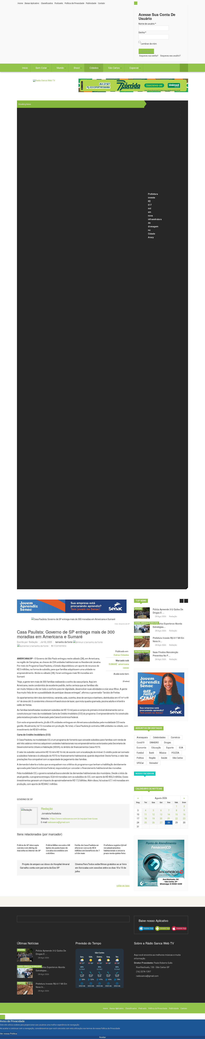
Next (186, 601)
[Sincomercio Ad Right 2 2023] (161, 863)
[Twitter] (184, 107)
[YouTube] (184, 115)
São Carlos (114, 67)
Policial (138, 608)
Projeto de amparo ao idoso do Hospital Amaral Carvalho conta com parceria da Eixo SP (44, 866)
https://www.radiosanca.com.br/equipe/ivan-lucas (74, 818)
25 (145, 822)
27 (161, 822)
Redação (33, 642)
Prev (182, 601)
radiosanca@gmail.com (58, 822)
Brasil (77, 67)
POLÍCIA (175, 753)
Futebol (140, 753)
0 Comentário (59, 646)
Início (25, 67)
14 (168, 814)
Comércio (175, 737)
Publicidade (91, 3)
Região (152, 758)
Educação (156, 747)
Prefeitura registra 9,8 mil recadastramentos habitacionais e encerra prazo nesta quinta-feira (115, 849)
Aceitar (102, 1037)
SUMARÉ (113, 664)
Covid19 (140, 742)
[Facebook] (184, 103)
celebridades (159, 737)
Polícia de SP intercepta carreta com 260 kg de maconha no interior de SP (29, 848)
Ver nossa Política (8, 1033)
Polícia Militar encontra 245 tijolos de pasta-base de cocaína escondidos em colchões (58, 849)
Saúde (164, 758)
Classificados (47, 3)
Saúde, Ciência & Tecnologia (146, 623)
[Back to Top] (2, 1017)
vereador (153, 763)
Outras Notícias (142, 651)
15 (176, 814)
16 (184, 814)
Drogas (167, 742)
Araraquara (142, 737)
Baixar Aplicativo (32, 3)
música (162, 753)
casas (126, 668)
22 (176, 818)
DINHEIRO (154, 742)
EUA (181, 747)
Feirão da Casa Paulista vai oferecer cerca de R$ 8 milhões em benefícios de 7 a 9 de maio (87, 849)
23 (184, 818)
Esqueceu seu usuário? (170, 56)
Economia (141, 747)
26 (153, 822)
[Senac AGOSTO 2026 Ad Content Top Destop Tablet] (73, 606)
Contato (101, 3)
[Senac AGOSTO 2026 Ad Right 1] (161, 694)
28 (168, 822)
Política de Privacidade (74, 3)
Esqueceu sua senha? (148, 56)
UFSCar (140, 763)
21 (168, 818)
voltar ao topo (123, 885)
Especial (134, 67)
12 (153, 814)
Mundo (60, 67)
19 (153, 818)
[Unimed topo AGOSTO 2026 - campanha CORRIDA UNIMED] (133, 85)
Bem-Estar (41, 67)
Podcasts (59, 3)
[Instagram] (184, 111)
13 (161, 814)
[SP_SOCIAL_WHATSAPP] (184, 118)
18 (145, 818)
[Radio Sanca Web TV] (44, 80)
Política (138, 637)
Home (20, 3)
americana (123, 664)
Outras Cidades (121, 655)
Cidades (94, 67)
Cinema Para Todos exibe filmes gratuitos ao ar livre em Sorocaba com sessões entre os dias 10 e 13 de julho (101, 868)
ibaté (151, 753)
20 (161, 818)
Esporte (170, 747)
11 (145, 814)
